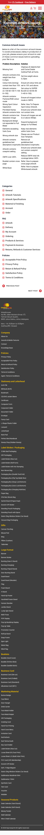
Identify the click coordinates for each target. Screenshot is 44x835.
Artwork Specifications (16, 26)
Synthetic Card (6, 783)
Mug (2, 537)
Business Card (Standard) (10, 682)
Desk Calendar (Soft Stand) (10, 807)
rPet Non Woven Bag (8, 497)
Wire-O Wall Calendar (8, 819)
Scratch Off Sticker (7, 505)
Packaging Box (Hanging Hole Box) (13, 489)
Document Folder (7, 412)
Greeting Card (6, 722)
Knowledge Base (7, 348)
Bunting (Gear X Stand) (9, 561)
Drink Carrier (5, 706)
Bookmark (4, 393)
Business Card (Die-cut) (9, 674)
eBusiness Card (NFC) (8, 686)
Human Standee (6, 603)
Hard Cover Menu (7, 729)
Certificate (4, 400)
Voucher (4, 790)
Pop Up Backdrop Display (10, 622)
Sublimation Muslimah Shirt (10, 775)
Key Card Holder (6, 745)
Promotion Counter (8, 630)
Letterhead (5, 431)
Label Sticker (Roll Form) (9, 463)
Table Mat (4, 544)
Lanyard (4, 427)
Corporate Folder (7, 408)
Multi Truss (5, 614)
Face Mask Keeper (7, 714)
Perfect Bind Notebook (9, 438)
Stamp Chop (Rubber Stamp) (11, 442)
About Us (4, 336)
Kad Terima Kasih (7, 741)
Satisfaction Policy (7, 368)
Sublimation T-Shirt (7, 779)
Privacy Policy (6, 357)
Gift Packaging (6, 455)
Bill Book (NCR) (6, 389)
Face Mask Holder (7, 710)
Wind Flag (4, 649)
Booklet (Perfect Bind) (8, 662)
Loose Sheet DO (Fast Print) (11, 752)
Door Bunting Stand (8, 572)
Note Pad (4, 435)
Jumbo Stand (6, 607)
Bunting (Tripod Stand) (9, 569)
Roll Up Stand (5, 634)
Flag (2, 584)
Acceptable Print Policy (9, 360)
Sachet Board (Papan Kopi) (10, 501)
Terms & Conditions (8, 372)
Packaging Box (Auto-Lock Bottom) (13, 485)
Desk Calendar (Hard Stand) (11, 803)
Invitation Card (6, 733)
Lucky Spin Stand (7, 611)
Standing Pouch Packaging (10, 508)
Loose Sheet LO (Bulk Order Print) (13, 756)
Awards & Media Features (10, 340)
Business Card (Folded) (9, 678)
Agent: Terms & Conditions (10, 376)
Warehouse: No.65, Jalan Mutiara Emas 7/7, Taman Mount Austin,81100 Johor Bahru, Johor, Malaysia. (15, 315)
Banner (3, 553)
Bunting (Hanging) (7, 565)
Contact (4, 344)
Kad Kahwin (5, 737)
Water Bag (4, 645)
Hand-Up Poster (6, 595)
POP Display (5, 618)
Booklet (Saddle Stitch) (9, 665)
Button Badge (6, 695)
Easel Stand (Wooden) (9, 580)
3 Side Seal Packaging (8, 451)
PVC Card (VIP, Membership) (11, 760)
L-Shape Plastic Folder (9, 423)
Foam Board (5, 588)
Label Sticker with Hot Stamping (12, 466)
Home (3, 26)
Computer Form (6, 404)
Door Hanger (5, 703)
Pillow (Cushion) (7, 540)
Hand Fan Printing (7, 726)
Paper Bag (4, 493)
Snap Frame (5, 637)
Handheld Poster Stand (9, 599)
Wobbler (4, 794)
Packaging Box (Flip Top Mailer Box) (13, 478)
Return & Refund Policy (9, 364)
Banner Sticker (6, 557)
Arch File (4, 385)
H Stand (4, 592)
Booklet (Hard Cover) (8, 658)
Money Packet (6, 811)
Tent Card (4, 787)
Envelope (4, 415)
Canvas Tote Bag (7, 529)
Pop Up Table (5, 626)
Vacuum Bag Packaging (9, 520)
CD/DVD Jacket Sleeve (9, 396)
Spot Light (4, 641)
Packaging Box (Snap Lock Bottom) (13, 482)
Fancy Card (5, 419)
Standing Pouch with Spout (10, 512)
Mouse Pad (5, 533)
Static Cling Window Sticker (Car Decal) (14, 516)
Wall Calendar (6, 815)
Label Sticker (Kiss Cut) (9, 459)
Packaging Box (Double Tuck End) (13, 474)
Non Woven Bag (6, 470)
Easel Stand (5, 576)
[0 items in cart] (34, 8)
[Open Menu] (40, 8)
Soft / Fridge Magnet (8, 768)
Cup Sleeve (5, 699)
